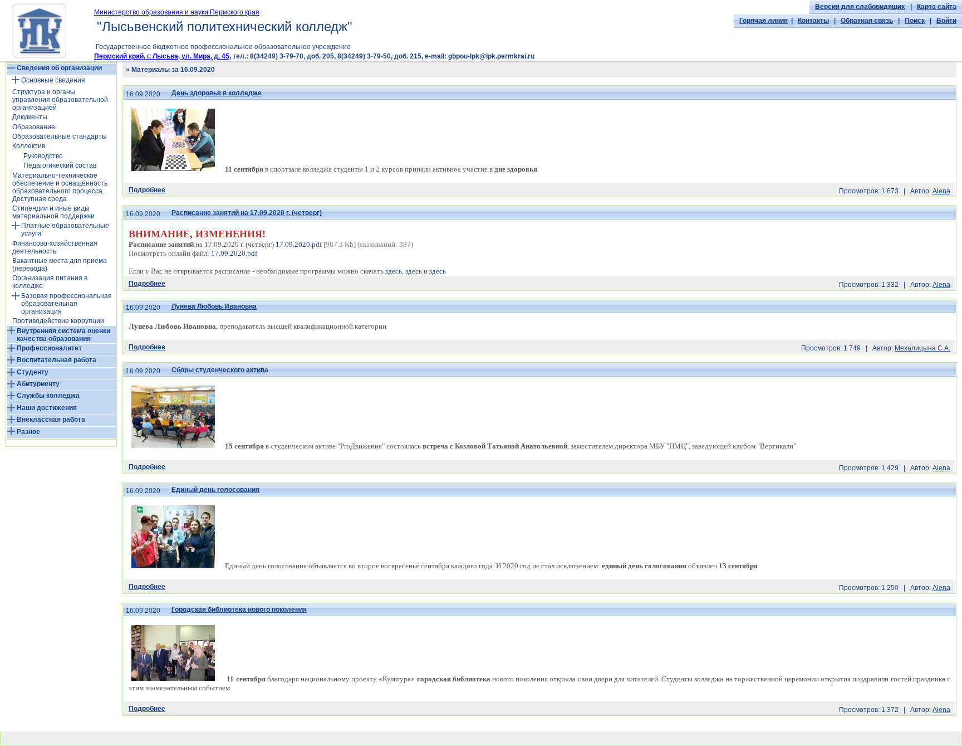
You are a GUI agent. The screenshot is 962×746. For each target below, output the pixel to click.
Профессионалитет (49, 348)
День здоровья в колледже (216, 93)
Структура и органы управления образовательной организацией (60, 99)
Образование (33, 127)
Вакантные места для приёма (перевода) (59, 264)
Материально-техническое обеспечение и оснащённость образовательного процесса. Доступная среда (59, 187)
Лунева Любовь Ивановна (214, 306)
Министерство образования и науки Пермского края (176, 12)
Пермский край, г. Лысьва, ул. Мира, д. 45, (162, 56)
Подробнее (147, 190)
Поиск (915, 21)
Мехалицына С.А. (922, 348)
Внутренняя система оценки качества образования (63, 335)
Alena (941, 191)
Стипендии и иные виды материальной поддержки (53, 212)
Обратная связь (867, 21)
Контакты (813, 21)
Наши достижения (47, 408)
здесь (393, 271)
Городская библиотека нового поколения (239, 609)
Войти (946, 21)
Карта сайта (936, 7)
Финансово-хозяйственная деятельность (54, 247)
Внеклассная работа (51, 419)
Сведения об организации (59, 68)
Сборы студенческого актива (219, 370)
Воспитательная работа (56, 360)
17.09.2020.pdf (299, 244)
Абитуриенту (38, 384)
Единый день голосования (215, 490)
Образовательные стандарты (59, 136)
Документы (29, 117)
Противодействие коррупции (58, 321)
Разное (28, 432)
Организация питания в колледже (49, 282)
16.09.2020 (143, 94)
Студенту (32, 372)
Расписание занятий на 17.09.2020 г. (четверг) (246, 213)
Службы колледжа (48, 395)
